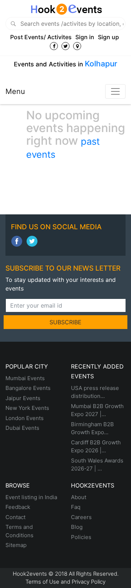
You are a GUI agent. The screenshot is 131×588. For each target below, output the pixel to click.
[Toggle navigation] (115, 91)
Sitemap (16, 545)
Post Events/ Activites (41, 37)
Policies (81, 537)
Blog (77, 526)
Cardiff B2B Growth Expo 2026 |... (96, 446)
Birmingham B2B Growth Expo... (92, 428)
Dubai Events (22, 427)
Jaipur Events (22, 398)
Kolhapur (101, 63)
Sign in (84, 37)
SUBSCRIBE (65, 322)
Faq (75, 506)
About (78, 497)
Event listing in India (31, 497)
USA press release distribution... (95, 392)
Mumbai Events (25, 378)
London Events (24, 418)
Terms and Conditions (19, 531)
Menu (15, 91)
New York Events (27, 407)
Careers (81, 517)
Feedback (17, 506)
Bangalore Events (28, 388)
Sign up (108, 37)
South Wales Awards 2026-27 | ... (97, 464)
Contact (15, 517)
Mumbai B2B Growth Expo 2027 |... (97, 410)
